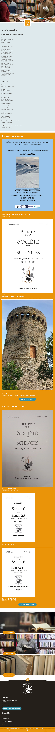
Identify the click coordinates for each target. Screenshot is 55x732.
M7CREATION (12, 728)
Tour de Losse (7, 394)
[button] (52, 2)
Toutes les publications (27, 604)
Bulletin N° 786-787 (9, 544)
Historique (4, 716)
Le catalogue (9, 632)
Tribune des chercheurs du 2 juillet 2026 (16, 214)
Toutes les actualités (27, 399)
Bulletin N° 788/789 (9, 489)
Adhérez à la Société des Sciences (11, 708)
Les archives (8, 675)
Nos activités (5, 718)
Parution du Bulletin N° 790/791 (13, 296)
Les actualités (9, 654)
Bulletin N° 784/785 (9, 599)
